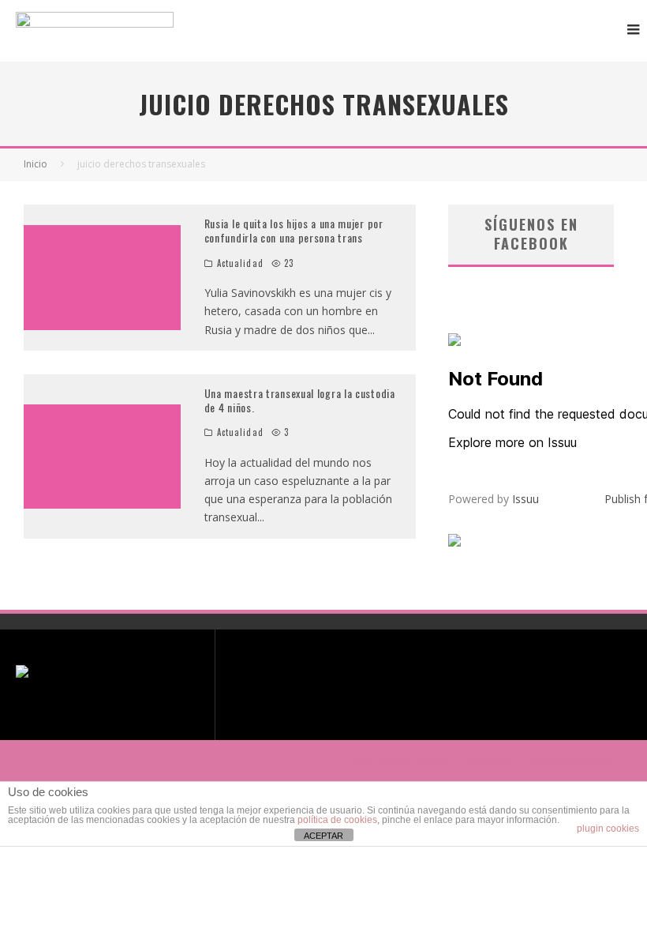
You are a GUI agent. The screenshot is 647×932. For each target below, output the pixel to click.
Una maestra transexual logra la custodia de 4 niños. (299, 400)
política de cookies (337, 819)
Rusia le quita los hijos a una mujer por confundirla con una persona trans (293, 230)
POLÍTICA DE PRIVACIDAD (401, 760)
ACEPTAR (323, 835)
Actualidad (240, 263)
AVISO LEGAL (490, 760)
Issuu (525, 498)
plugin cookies (608, 828)
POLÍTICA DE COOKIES (574, 760)
